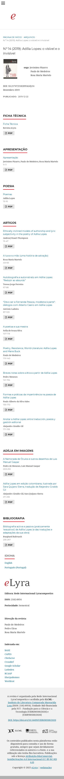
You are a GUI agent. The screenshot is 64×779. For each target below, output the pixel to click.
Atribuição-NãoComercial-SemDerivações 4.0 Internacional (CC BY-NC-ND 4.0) (32, 759)
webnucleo (46, 767)
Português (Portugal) (15, 567)
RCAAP (8, 673)
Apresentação (10, 157)
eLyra (35, 767)
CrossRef (9, 661)
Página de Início (12, 37)
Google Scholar (12, 665)
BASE (7, 650)
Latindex (9, 669)
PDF (9, 133)
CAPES (8, 654)
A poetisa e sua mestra (15, 326)
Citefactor (10, 658)
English (8, 562)
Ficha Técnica (10, 124)
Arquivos (29, 37)
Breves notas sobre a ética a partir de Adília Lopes (30, 373)
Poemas (7, 194)
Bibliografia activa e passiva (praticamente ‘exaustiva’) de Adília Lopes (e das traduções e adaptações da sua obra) (27, 529)
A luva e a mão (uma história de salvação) (25, 255)
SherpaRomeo (12, 677)
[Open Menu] (3, 3)
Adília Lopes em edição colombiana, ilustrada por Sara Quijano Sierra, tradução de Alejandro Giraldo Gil (30, 486)
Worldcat (9, 681)
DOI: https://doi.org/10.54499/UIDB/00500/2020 (32, 720)
